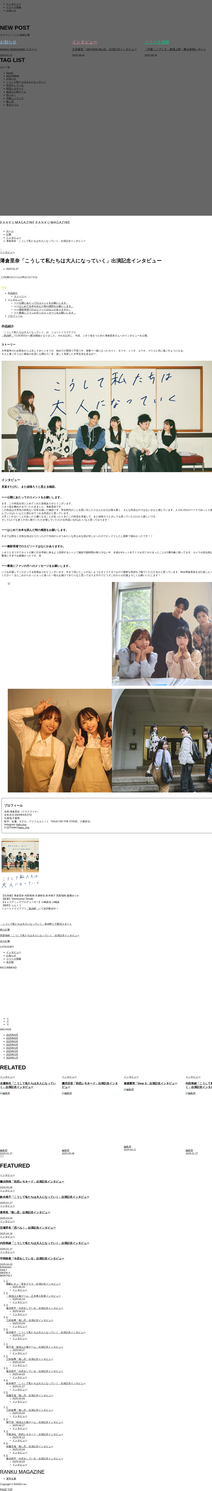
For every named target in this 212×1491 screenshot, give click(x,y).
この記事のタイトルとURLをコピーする (19, 277)
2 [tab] (7, 1021)
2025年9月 (12, 1035)
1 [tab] (7, 1019)
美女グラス (12, 105)
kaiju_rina (23, 827)
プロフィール (15, 316)
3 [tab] (7, 1024)
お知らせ (11, 10)
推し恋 (10, 101)
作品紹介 (13, 293)
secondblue (12, 75)
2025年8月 (12, 1038)
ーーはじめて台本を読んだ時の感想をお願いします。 (44, 306)
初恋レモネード (15, 88)
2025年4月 (12, 1048)
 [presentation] (1, 1156)
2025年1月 (12, 1057)
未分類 (10, 962)
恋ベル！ (11, 95)
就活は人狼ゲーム (16, 91)
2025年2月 (12, 1054)
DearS (9, 73)
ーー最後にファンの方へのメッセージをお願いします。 (45, 312)
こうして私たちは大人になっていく (26, 82)
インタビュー (13, 4)
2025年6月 (12, 1041)
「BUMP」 (8, 335)
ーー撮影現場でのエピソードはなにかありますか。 (42, 309)
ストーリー (20, 296)
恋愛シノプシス (15, 98)
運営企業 (11, 1478)
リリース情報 (13, 7)
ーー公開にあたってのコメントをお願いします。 (41, 303)
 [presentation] (3, 1156)
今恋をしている (15, 85)
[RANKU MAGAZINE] (35, 225)
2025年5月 (12, 1044)
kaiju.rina (21, 824)
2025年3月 (12, 1051)
